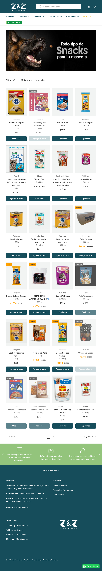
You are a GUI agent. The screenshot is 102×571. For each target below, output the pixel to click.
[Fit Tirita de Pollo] (39, 332)
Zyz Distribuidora (17, 560)
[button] (94, 7)
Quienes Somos (60, 485)
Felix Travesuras (86, 296)
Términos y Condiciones (16, 539)
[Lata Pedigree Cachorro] (62, 219)
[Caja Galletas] (85, 219)
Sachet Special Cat (39, 409)
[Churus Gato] (39, 159)
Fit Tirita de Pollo (39, 353)
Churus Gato (39, 179)
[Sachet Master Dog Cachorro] (39, 219)
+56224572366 (22, 493)
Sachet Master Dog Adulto (62, 411)
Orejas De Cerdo (85, 353)
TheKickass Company (50, 560)
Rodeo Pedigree (85, 122)
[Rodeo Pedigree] (85, 102)
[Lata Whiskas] (85, 159)
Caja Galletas (86, 239)
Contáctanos (58, 494)
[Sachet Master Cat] (85, 389)
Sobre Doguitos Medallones (39, 124)
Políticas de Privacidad (16, 534)
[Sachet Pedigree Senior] (16, 332)
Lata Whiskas (86, 179)
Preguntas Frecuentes (63, 490)
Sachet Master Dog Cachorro (39, 240)
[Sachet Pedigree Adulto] (16, 102)
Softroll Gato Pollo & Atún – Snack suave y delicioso (16, 182)
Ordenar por (26, 80)
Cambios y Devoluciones (17, 525)
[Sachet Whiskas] (62, 275)
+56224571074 (37, 493)
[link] (26, 436)
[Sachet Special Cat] (39, 389)
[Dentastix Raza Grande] (16, 275)
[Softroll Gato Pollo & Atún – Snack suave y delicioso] (16, 159)
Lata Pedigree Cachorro (62, 240)
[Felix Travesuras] (85, 275)
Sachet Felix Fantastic (16, 409)
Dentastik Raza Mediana (62, 354)
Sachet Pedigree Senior (16, 354)
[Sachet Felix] (62, 102)
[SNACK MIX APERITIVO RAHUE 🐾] (39, 275)
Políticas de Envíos (14, 530)
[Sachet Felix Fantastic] (16, 389)
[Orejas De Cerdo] (85, 332)
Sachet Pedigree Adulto (16, 124)
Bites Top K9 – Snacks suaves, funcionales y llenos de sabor (62, 182)
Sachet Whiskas (62, 296)
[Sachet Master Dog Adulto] (62, 389)
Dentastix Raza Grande (16, 296)
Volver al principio (50, 470)
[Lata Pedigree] (16, 219)
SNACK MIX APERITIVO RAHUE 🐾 (39, 297)
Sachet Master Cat (85, 409)
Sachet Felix (62, 122)
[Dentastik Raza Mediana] (62, 332)
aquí (52, 456)
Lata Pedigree (16, 239)
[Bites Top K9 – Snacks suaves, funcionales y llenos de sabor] (62, 159)
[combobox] (58, 6)
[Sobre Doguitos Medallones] (39, 102)
